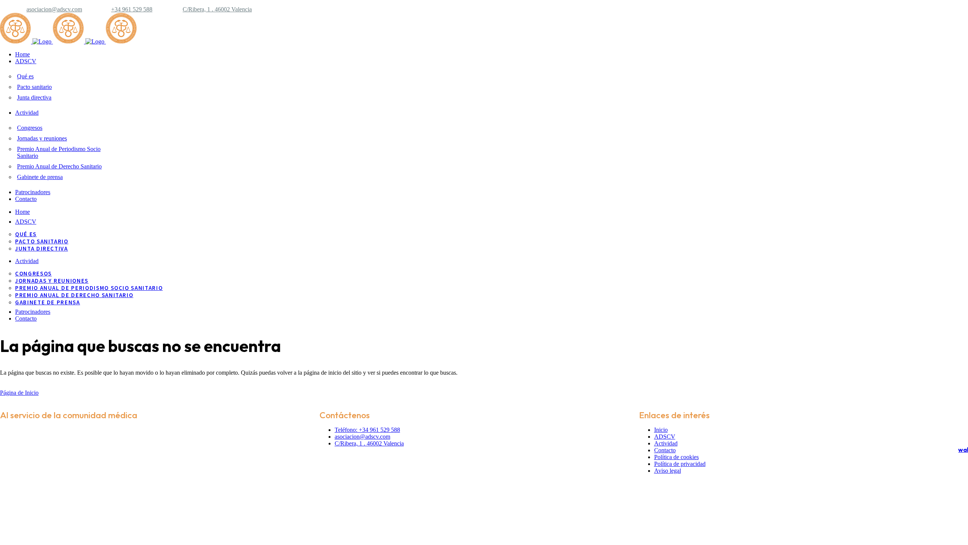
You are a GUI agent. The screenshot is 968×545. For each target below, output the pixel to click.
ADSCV (664, 436)
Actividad (666, 443)
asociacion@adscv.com (54, 9)
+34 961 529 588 (131, 9)
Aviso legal (667, 470)
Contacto (665, 450)
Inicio (661, 430)
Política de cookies (676, 457)
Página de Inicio (19, 392)
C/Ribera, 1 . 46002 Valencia (217, 9)
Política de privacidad (680, 464)
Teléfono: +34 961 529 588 (367, 430)
